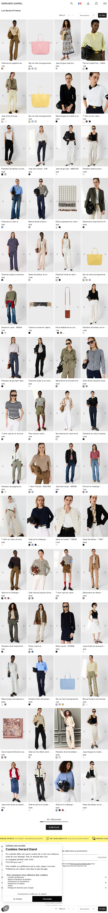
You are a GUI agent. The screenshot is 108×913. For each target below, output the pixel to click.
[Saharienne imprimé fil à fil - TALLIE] (94, 198)
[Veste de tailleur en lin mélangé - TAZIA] (40, 251)
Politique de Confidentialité (80, 864)
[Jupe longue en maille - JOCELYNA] (94, 728)
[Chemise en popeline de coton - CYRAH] (13, 40)
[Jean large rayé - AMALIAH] (67, 145)
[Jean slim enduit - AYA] (40, 145)
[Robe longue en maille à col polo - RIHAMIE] (67, 92)
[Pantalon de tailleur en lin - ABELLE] (94, 304)
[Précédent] (3, 43)
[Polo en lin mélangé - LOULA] (94, 463)
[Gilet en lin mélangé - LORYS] (40, 516)
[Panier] (96, 3)
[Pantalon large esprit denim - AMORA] (13, 357)
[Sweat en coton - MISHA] (13, 304)
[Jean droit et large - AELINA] (13, 92)
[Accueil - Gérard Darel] (12, 3)
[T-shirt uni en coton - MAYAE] (94, 92)
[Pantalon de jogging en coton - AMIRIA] (13, 463)
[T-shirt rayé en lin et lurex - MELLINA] (13, 410)
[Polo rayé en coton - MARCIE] (40, 410)
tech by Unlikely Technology (54, 903)
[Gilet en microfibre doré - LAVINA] (40, 728)
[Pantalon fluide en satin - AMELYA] (67, 251)
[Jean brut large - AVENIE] (67, 463)
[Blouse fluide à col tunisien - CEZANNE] (94, 676)
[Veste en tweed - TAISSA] (67, 516)
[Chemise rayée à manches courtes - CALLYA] (13, 251)
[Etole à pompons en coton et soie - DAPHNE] (67, 198)
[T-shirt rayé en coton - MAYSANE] (67, 569)
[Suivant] (24, 43)
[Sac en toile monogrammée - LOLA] (40, 40)
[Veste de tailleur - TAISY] (94, 516)
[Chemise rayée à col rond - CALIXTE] (40, 357)
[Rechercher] (71, 3)
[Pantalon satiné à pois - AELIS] (94, 145)
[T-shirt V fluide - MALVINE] (40, 463)
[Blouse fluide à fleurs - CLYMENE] (40, 198)
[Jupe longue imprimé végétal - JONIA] (67, 40)
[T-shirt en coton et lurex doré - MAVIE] (13, 516)
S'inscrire (102, 857)
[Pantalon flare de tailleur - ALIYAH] (40, 676)
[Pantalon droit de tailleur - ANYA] (67, 728)
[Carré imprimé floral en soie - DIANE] (13, 728)
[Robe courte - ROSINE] (67, 623)
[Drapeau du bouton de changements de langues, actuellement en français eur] (79, 3)
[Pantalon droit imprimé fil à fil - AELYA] (13, 623)
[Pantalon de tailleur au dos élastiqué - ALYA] (13, 145)
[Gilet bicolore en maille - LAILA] (40, 781)
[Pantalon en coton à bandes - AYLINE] (94, 410)
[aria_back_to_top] (56, 909)
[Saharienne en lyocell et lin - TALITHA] (67, 357)
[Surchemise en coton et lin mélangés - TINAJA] (67, 410)
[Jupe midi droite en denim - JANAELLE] (13, 781)
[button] (102, 15)
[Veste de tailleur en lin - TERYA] (94, 781)
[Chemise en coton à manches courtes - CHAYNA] (13, 198)
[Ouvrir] (105, 3)
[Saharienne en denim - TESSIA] (94, 569)
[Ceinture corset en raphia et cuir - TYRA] (40, 304)
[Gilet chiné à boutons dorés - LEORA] (94, 357)
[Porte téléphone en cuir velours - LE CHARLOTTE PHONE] (67, 304)
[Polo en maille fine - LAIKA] (94, 40)
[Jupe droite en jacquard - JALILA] (94, 623)
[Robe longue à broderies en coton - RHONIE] (13, 676)
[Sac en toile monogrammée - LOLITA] (94, 251)
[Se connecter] (88, 3)
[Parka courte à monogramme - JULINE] (40, 623)
